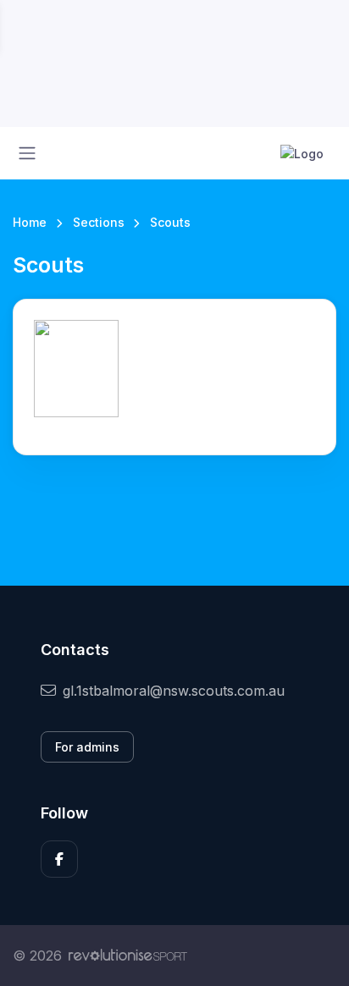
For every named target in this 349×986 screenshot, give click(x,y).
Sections (99, 222)
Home (30, 222)
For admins (87, 747)
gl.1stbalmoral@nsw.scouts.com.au (174, 690)
